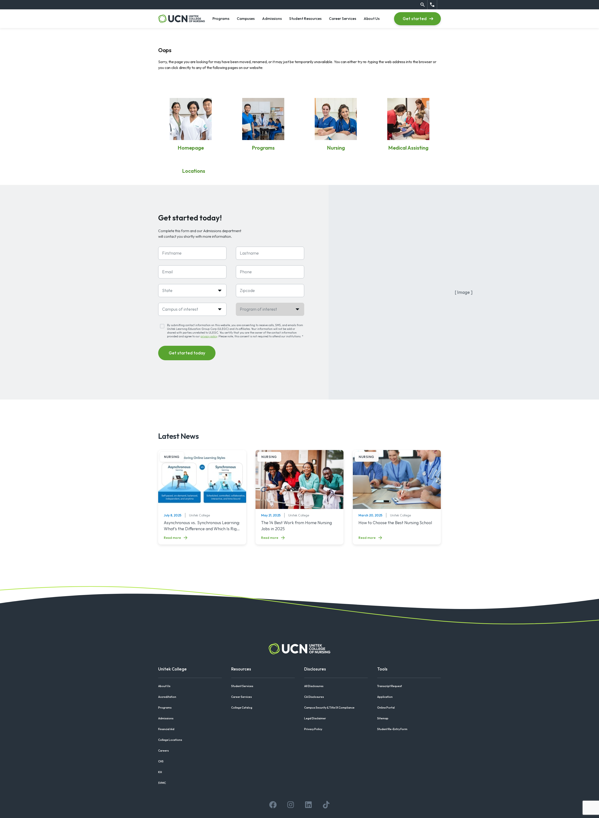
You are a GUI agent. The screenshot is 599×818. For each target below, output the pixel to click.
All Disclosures (313, 686)
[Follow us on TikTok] (326, 805)
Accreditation (167, 697)
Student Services (242, 686)
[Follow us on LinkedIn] (308, 805)
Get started (415, 18)
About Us (372, 18)
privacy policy (209, 336)
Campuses (246, 18)
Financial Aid (166, 729)
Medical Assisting (408, 147)
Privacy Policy (313, 729)
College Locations (170, 740)
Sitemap (382, 718)
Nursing (336, 147)
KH (160, 772)
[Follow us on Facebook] (273, 805)
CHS (161, 761)
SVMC (162, 783)
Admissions (272, 18)
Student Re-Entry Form (392, 729)
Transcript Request (389, 686)
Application (385, 697)
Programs (220, 18)
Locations (193, 171)
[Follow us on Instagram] (290, 805)
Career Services (342, 18)
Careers (163, 750)
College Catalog (241, 707)
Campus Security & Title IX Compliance (329, 707)
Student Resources (305, 18)
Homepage (191, 147)
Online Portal (386, 707)
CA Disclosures (314, 697)
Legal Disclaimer (315, 718)
